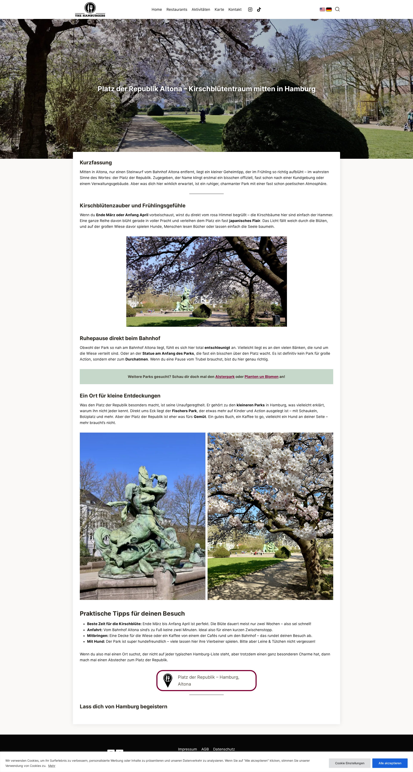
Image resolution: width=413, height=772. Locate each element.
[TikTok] (259, 9)
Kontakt (235, 9)
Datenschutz (224, 749)
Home (157, 9)
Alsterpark (225, 376)
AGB (205, 749)
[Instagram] (250, 9)
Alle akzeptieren (390, 763)
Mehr (51, 765)
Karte (219, 9)
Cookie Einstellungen (349, 763)
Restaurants (176, 9)
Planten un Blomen (262, 376)
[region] (206, 762)
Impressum (187, 749)
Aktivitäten (201, 9)
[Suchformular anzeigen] (337, 9)
